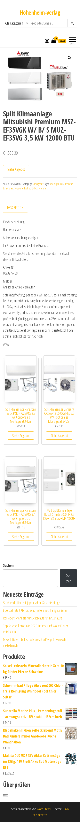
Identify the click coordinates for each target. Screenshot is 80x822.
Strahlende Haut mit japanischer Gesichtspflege (31, 602)
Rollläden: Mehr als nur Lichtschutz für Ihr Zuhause (32, 618)
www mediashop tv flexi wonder (31, 188)
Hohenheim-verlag (40, 12)
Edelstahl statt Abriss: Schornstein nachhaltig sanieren (35, 610)
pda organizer (56, 184)
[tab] (18, 208)
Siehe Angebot (16, 169)
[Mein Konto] (47, 41)
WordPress (44, 808)
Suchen (8, 565)
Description (15, 207)
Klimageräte (38, 184)
